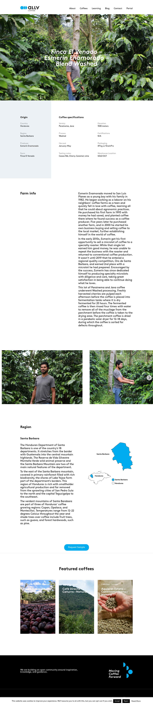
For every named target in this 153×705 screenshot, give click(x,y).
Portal (129, 8)
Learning (96, 8)
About (72, 8)
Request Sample (76, 547)
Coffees (83, 8)
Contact (118, 8)
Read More (136, 701)
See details (32, 614)
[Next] (149, 377)
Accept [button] (117, 701)
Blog (107, 8)
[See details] (32, 615)
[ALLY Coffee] (30, 8)
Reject (126, 701)
